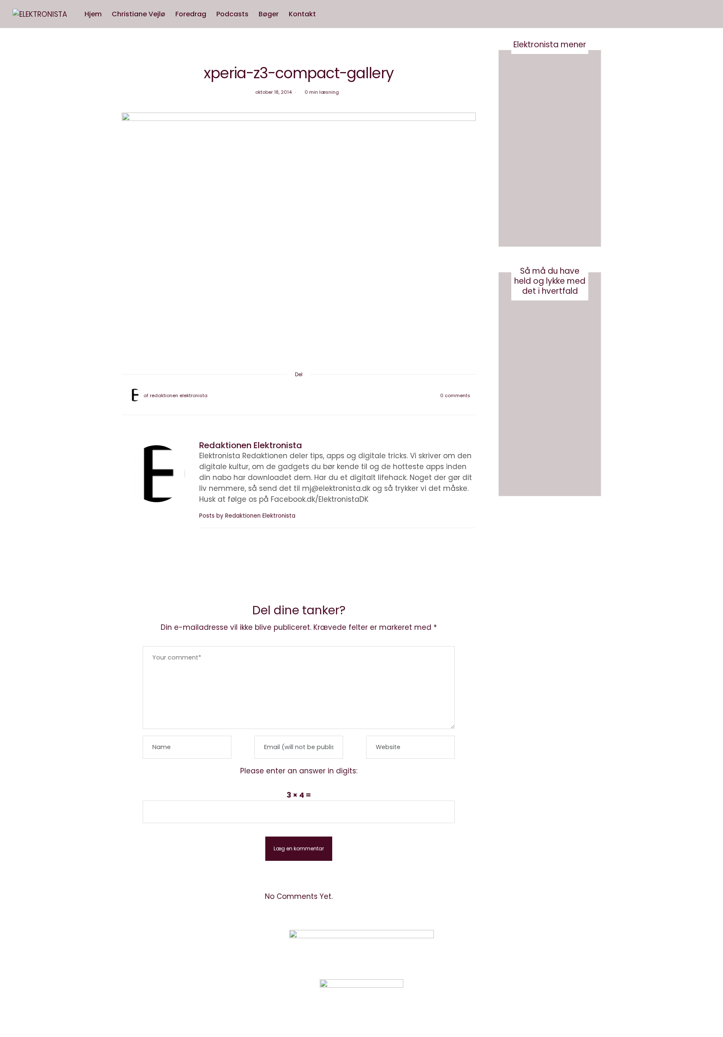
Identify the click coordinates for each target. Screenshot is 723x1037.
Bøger (269, 14)
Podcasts (232, 14)
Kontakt (302, 14)
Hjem (93, 14)
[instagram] (9, 423)
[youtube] (9, 440)
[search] (329, 14)
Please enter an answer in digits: (298, 771)
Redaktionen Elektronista (179, 395)
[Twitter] (288, 395)
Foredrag (190, 14)
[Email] (299, 395)
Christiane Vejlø (138, 14)
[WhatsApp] (310, 395)
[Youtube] (539, 947)
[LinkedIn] (320, 395)
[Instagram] (518, 947)
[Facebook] (277, 395)
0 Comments (455, 395)
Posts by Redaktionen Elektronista (248, 516)
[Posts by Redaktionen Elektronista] (134, 395)
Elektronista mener (549, 44)
